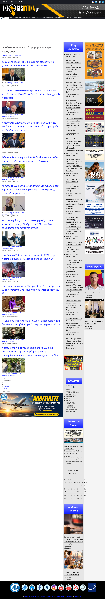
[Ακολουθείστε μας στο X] (46, 587)
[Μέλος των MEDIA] (92, 587)
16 (78, 492)
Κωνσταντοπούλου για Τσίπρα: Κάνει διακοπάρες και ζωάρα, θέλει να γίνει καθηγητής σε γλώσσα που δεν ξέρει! (31, 290)
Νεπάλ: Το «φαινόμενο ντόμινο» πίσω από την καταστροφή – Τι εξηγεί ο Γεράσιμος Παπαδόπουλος (74, 343)
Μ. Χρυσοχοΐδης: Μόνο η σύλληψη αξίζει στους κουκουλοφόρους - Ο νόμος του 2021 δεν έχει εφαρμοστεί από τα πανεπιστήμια (27, 224)
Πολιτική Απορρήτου (30, 596)
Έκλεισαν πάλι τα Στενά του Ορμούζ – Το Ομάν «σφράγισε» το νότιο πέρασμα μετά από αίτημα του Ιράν (74, 246)
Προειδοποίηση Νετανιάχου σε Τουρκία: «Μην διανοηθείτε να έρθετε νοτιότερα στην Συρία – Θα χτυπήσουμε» (74, 105)
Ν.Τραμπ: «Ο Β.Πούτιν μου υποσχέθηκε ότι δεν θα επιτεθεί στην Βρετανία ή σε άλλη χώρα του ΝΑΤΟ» (74, 87)
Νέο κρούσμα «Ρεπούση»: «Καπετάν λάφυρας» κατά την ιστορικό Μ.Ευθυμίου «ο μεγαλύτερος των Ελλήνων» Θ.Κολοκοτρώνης (74, 67)
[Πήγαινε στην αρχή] (24, 587)
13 (68, 492)
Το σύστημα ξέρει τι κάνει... (94, 293)
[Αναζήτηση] (103, 1)
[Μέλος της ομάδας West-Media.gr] (93, 1)
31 (81, 498)
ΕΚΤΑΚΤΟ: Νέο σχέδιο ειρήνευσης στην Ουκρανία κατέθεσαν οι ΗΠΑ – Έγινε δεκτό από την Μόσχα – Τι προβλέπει (31, 94)
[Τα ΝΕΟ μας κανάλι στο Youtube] (68, 587)
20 (68, 495)
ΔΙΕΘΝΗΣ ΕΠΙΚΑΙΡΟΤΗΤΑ (15, 82)
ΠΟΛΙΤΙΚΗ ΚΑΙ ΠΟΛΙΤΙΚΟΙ (15, 246)
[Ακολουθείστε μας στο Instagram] (53, 587)
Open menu (69, 385)
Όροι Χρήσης (41, 596)
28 (71, 498)
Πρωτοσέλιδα (78, 596)
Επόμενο (6, 386)
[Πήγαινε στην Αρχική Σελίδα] (31, 587)
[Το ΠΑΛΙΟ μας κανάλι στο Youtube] (60, 587)
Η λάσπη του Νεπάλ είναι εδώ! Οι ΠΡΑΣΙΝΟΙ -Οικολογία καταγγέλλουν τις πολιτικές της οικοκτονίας (74, 204)
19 (65, 495)
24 (81, 495)
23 (78, 495)
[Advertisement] (52, 30)
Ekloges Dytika (60, 596)
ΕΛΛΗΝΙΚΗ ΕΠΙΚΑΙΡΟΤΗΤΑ (16, 177)
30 (78, 498)
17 (81, 492)
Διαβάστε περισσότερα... (8, 84)
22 (74, 495)
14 (71, 492)
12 (65, 492)
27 (68, 498)
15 (74, 492)
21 (71, 495)
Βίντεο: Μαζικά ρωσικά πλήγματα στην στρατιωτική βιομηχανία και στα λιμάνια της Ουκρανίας (74, 305)
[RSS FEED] (75, 587)
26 (65, 498)
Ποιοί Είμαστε (51, 596)
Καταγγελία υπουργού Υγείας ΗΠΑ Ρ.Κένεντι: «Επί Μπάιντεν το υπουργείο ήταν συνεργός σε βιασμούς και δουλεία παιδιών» (30, 126)
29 (74, 498)
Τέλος (5, 388)
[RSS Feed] (96, 1)
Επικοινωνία (69, 596)
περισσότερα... (68, 463)
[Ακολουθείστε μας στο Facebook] (100, 1)
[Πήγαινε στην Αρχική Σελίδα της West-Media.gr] (14, 587)
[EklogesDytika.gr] (52, 10)
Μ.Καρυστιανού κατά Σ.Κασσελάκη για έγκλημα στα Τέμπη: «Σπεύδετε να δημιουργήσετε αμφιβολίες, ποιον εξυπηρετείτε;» (30, 190)
